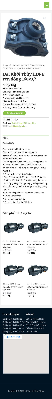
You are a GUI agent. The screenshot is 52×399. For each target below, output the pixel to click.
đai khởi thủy (15, 126)
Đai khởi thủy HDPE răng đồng (24, 123)
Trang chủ (7, 65)
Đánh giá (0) (8, 143)
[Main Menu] (46, 5)
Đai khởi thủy (18, 65)
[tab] (26, 138)
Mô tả (5, 138)
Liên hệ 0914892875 (14, 113)
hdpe (24, 126)
